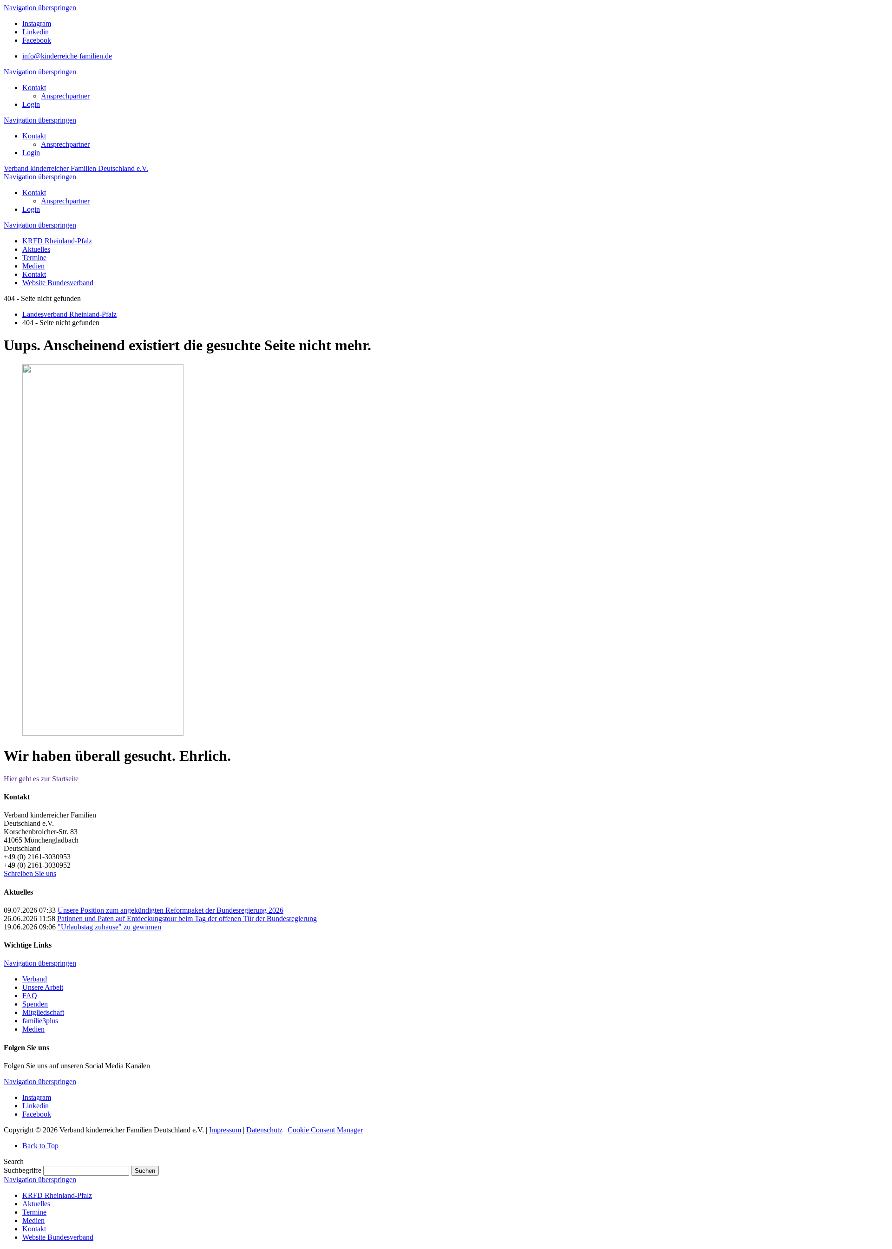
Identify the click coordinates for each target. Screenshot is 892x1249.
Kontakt (34, 88)
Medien (33, 1029)
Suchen (145, 1170)
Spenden (35, 1004)
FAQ (29, 996)
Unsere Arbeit (42, 987)
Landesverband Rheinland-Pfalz (69, 314)
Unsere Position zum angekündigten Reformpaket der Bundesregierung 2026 (170, 910)
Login (31, 104)
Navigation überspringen (40, 8)
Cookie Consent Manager (325, 1130)
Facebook (36, 40)
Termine (34, 1212)
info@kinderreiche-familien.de (67, 56)
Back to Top (40, 1146)
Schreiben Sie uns (30, 873)
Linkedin (35, 32)
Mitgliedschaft (43, 1012)
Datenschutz (264, 1130)
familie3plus (40, 1021)
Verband (34, 979)
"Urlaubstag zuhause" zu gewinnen (109, 927)
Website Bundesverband (57, 1237)
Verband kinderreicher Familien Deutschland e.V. (76, 168)
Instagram (36, 23)
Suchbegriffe (22, 1170)
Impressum (225, 1130)
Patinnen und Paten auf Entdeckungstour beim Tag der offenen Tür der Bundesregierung (187, 918)
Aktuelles (36, 1204)
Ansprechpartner (65, 96)
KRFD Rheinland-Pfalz (57, 1195)
